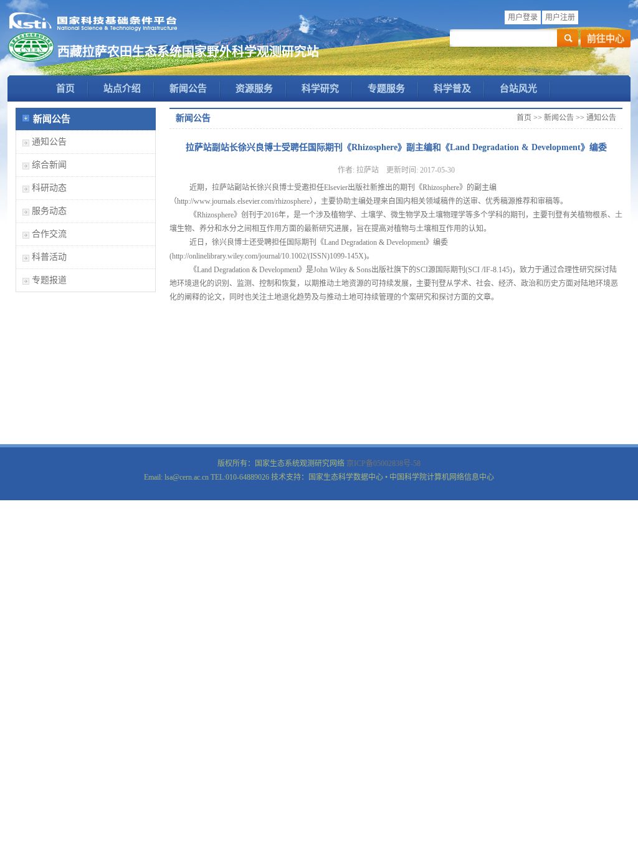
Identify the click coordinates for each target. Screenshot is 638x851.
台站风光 (518, 88)
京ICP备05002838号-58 (383, 463)
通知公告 (49, 141)
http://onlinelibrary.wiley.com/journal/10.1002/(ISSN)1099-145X (268, 256)
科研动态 (49, 188)
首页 (65, 88)
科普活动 (49, 257)
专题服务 (386, 88)
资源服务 (254, 88)
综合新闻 (49, 164)
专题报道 (49, 280)
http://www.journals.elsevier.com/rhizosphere (243, 201)
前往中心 (605, 39)
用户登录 (523, 17)
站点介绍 (122, 88)
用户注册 (560, 17)
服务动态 (49, 211)
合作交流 (49, 234)
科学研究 (320, 88)
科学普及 (452, 88)
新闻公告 (188, 88)
